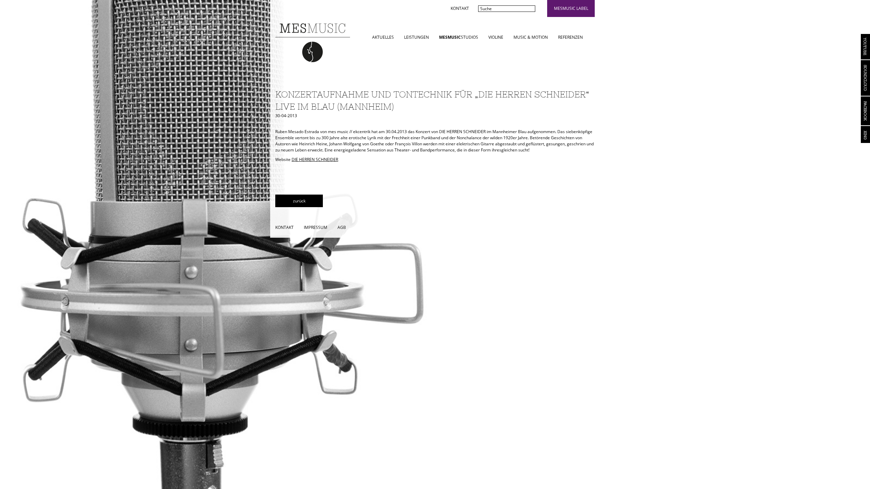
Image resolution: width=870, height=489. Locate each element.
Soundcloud (865, 78)
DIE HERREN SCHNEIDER (315, 159)
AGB (341, 227)
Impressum (315, 227)
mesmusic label (571, 8)
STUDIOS (458, 37)
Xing (865, 134)
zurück (299, 201)
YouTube (865, 46)
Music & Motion (531, 37)
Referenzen (570, 37)
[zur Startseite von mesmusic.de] (312, 42)
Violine (495, 37)
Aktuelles (383, 37)
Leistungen (416, 37)
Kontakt (460, 8)
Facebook (865, 110)
